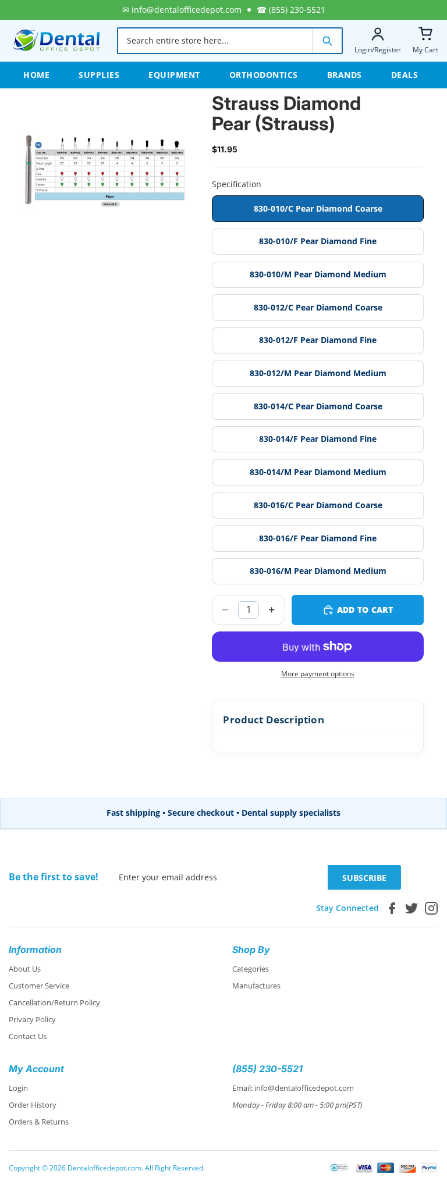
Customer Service (39, 985)
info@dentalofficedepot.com (187, 9)
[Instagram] (431, 908)
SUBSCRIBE (364, 877)
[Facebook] (392, 908)
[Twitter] (411, 908)
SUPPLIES (99, 74)
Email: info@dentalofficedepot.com (293, 1088)
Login (18, 1088)
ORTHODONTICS (263, 74)
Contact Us (28, 1036)
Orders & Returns (39, 1121)
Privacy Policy (32, 1019)
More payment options (317, 673)
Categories (250, 968)
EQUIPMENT (174, 74)
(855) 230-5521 (297, 9)
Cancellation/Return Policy (54, 1002)
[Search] (327, 40)
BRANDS (344, 74)
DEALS (404, 74)
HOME (36, 74)
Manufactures (256, 985)
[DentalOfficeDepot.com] (57, 40)
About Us (25, 968)
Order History (32, 1105)
